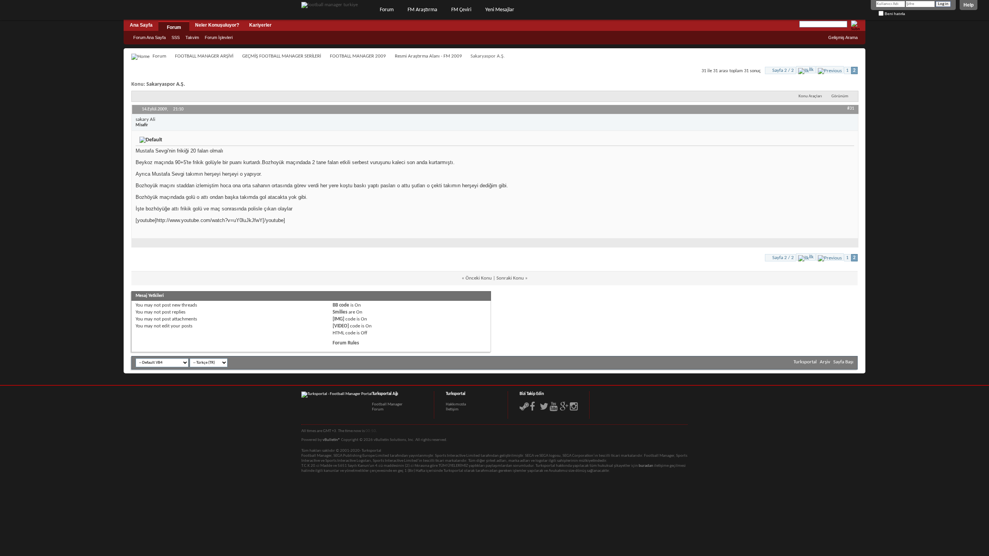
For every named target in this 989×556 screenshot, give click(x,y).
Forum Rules (346, 343)
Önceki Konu (479, 278)
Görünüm (839, 96)
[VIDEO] (341, 326)
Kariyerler (260, 25)
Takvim (192, 37)
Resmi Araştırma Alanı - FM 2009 (428, 56)
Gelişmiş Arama (843, 37)
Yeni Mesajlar (499, 10)
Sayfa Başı (843, 361)
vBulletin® (331, 440)
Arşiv (825, 361)
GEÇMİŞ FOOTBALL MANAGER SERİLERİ (281, 56)
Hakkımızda (456, 404)
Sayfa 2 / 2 (783, 70)
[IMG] (338, 319)
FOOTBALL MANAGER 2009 (358, 56)
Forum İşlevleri (219, 37)
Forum (387, 10)
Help (969, 5)
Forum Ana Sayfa (149, 37)
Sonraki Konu (510, 278)
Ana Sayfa (141, 25)
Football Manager (387, 404)
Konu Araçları (810, 96)
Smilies (340, 312)
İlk (811, 69)
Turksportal (805, 361)
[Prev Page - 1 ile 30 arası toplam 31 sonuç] (830, 69)
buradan (646, 466)
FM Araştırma (422, 10)
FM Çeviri (461, 10)
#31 (850, 108)
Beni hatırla (894, 14)
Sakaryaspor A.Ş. (165, 84)
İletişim (452, 409)
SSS (176, 37)
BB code (341, 305)
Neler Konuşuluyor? (217, 25)
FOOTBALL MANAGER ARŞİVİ (204, 56)
